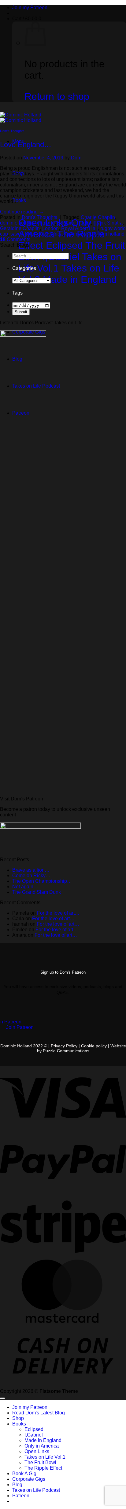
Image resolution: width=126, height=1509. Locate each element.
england (46, 222)
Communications (66, 1050)
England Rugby (74, 222)
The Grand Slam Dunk (36, 892)
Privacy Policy (64, 1045)
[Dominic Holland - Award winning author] (20, 117)
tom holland (111, 234)
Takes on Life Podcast (36, 1490)
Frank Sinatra (108, 222)
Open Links (36, 1451)
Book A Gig (24, 1473)
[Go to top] (2, 1398)
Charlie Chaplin (98, 217)
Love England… (25, 144)
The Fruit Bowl (40, 1462)
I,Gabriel (33, 1434)
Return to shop (56, 96)
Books (19, 200)
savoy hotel (22, 234)
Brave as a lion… (31, 870)
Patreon (20, 1495)
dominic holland (17, 222)
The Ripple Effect (43, 1468)
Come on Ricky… (31, 875)
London (50, 228)
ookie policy (96, 1045)
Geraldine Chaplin (20, 228)
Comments (15, 239)
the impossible (81, 234)
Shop (18, 1418)
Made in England (42, 1440)
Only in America (41, 1445)
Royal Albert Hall (79, 228)
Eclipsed (33, 1429)
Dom (76, 157)
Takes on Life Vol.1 (44, 1457)
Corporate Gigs (28, 1479)
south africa (50, 234)
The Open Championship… (42, 881)
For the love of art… (58, 913)
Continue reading (22, 211)
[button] (26, 18)
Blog (17, 1484)
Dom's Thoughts (12, 131)
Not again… (25, 886)
